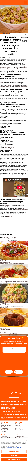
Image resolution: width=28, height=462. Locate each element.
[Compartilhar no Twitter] (9, 216)
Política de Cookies (11, 447)
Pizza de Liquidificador (22, 86)
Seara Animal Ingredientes (7, 429)
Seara (26, 236)
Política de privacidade (20, 437)
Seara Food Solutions (6, 425)
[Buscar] (26, 2)
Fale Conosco (4, 436)
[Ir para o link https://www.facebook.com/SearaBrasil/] (8, 393)
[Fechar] (26, 440)
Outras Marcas (18, 423)
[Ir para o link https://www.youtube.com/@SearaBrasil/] (16, 392)
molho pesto (7, 205)
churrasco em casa (4, 62)
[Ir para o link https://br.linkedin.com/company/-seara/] (20, 393)
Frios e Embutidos (15, 236)
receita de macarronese (16, 207)
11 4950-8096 (17, 411)
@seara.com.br (11, 408)
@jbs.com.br (4, 407)
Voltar (10, 372)
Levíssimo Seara (12, 85)
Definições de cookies (14, 451)
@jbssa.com (4, 408)
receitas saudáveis (4, 86)
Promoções (3, 431)
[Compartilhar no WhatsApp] (11, 216)
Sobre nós (17, 428)
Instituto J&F (18, 426)
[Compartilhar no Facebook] (8, 216)
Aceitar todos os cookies (14, 459)
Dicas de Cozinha (6, 236)
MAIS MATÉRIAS (14, 333)
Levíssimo (22, 236)
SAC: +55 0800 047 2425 (6, 437)
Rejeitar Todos (14, 455)
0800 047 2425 (6, 411)
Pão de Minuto (5, 88)
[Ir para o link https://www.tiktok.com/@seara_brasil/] (12, 393)
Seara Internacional (5, 423)
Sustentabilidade (19, 429)
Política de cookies (19, 436)
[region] (14, 450)
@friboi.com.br (11, 407)
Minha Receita (4, 428)
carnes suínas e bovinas (21, 209)
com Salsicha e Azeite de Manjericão (13, 69)
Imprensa (17, 425)
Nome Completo (10, 348)
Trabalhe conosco (14, 397)
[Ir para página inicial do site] (14, 388)
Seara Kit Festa (4, 426)
